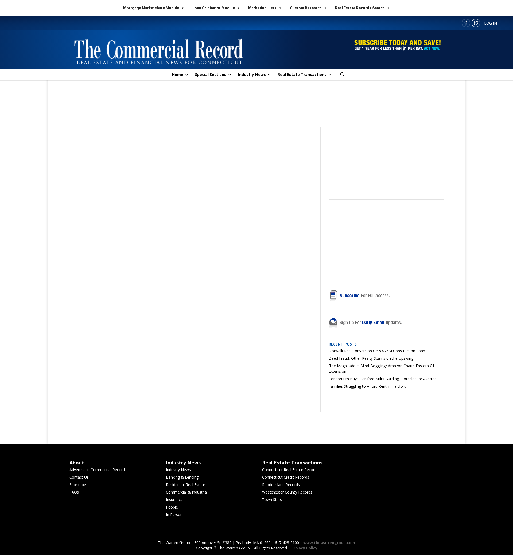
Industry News (252, 75)
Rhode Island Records (281, 484)
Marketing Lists (262, 8)
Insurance (174, 499)
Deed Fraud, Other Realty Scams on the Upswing (371, 358)
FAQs (74, 492)
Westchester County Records (287, 492)
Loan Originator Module (213, 8)
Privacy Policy (304, 547)
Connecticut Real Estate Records (290, 469)
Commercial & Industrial (187, 492)
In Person (174, 514)
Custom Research (306, 8)
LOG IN (490, 23)
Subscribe (77, 484)
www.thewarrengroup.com (329, 542)
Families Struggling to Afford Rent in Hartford (367, 386)
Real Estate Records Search (360, 8)
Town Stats (272, 499)
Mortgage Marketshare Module (151, 8)
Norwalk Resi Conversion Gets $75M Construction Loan (377, 350)
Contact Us (79, 477)
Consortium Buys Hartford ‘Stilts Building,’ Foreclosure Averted (383, 378)
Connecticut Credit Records (285, 477)
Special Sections (210, 75)
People (172, 507)
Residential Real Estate (185, 484)
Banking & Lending (182, 477)
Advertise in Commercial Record (97, 469)
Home (177, 75)
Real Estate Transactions (302, 75)
